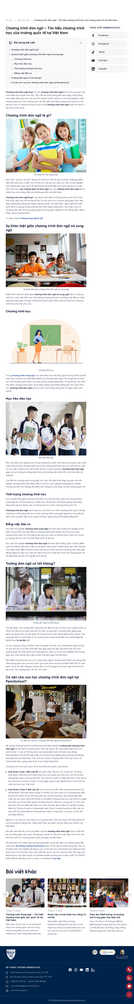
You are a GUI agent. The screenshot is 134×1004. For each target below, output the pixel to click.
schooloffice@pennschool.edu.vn (25, 986)
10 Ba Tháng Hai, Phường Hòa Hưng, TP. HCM (29, 973)
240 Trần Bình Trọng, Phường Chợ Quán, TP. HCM (31, 977)
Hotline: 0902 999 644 (37, 981)
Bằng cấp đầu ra (23, 73)
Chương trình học (23, 59)
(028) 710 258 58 (18, 981)
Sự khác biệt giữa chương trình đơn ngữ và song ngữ (37, 54)
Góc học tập (23, 20)
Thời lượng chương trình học (28, 68)
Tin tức (9, 20)
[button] (128, 894)
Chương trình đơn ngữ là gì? (25, 50)
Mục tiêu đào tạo (23, 64)
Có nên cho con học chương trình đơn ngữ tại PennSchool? (40, 83)
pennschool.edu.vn (19, 990)
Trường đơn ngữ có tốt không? (26, 78)
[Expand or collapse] (80, 42)
